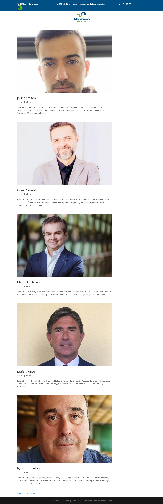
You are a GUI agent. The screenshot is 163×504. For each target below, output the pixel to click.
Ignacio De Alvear (29, 468)
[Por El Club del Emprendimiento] (33, 2)
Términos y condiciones (81, 500)
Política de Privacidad (103, 500)
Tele (22, 102)
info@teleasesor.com (60, 500)
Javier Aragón (26, 98)
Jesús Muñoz (26, 371)
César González (28, 190)
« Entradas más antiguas (26, 493)
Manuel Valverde (29, 282)
